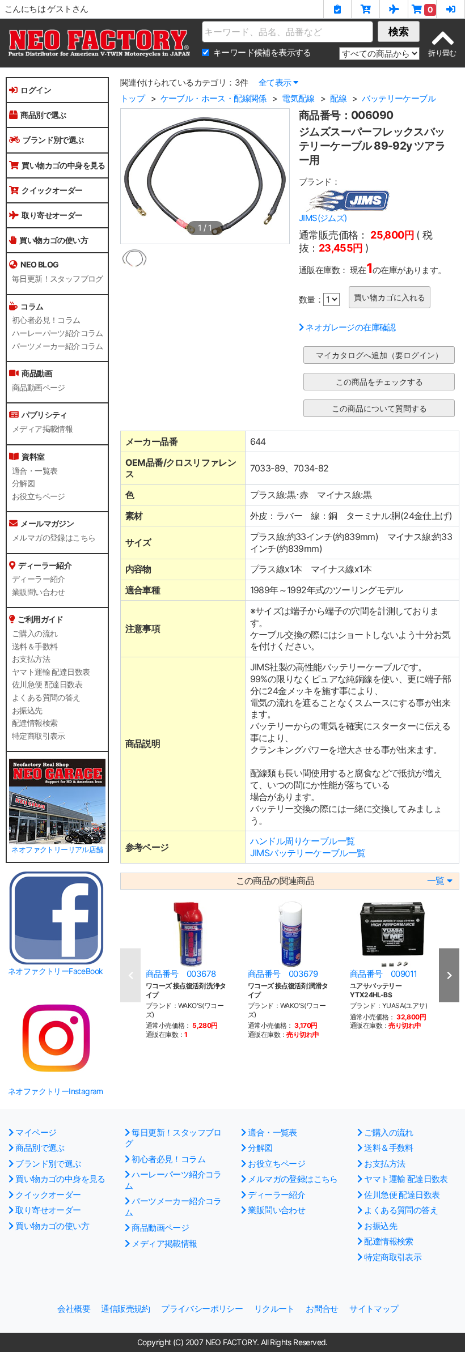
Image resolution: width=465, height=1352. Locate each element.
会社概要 (73, 1308)
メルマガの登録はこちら (53, 537)
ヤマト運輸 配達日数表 (51, 672)
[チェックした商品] (337, 9)
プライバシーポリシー (202, 1308)
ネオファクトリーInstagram (55, 1091)
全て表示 (275, 82)
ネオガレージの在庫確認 (350, 327)
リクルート (274, 1308)
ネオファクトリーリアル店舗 (57, 849)
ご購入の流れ (34, 633)
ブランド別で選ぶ (53, 139)
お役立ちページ (38, 496)
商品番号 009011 (383, 973)
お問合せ (322, 1308)
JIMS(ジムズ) (323, 217)
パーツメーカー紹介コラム (57, 346)
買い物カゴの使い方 (53, 240)
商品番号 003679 (283, 973)
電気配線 (298, 98)
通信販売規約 (125, 1308)
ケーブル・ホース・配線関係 (213, 98)
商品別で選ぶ (43, 115)
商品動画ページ (38, 387)
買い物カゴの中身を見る (63, 165)
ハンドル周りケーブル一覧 (302, 841)
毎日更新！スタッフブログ (57, 278)
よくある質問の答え (46, 697)
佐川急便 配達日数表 (47, 684)
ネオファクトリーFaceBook (55, 971)
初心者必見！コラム (46, 320)
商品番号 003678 (180, 973)
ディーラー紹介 (38, 579)
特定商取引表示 (38, 736)
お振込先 (27, 710)
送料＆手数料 (34, 646)
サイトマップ (373, 1308)
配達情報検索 (34, 723)
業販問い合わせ (38, 592)
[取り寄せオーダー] (394, 9)
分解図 (23, 483)
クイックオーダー (52, 190)
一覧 (436, 880)
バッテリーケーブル (399, 98)
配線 (338, 98)
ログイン (35, 90)
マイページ (35, 1132)
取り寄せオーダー (52, 215)
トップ (132, 98)
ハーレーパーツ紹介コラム (57, 333)
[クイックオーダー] (366, 9)
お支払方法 (31, 659)
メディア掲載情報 (42, 428)
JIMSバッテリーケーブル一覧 (308, 852)
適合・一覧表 (34, 470)
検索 (398, 31)
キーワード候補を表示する (262, 52)
